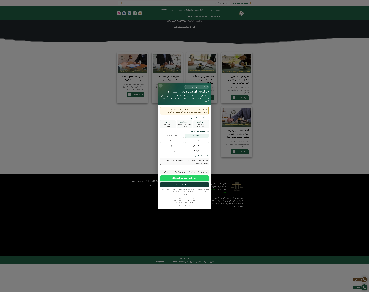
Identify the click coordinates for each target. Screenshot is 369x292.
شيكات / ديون (197, 140)
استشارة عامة (197, 135)
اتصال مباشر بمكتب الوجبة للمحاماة (184, 184)
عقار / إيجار (172, 146)
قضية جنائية (172, 140)
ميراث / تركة (197, 151)
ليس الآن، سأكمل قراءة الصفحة (184, 205)
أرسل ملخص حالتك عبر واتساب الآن (184, 178)
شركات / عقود (197, 146)
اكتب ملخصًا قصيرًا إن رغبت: (201, 155)
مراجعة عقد (172, 151)
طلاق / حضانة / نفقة (172, 135)
